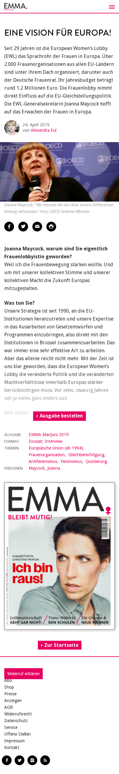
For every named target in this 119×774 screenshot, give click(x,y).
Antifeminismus (43, 461)
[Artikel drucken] (51, 226)
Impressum (14, 740)
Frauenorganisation (47, 454)
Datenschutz (16, 720)
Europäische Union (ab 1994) (56, 448)
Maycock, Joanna (44, 468)
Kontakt (11, 747)
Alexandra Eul (43, 130)
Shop (9, 687)
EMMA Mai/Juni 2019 (49, 434)
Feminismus (71, 461)
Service (10, 727)
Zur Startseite (61, 645)
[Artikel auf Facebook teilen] (9, 226)
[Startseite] (59, 6)
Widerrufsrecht (18, 713)
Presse (10, 693)
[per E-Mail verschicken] (37, 226)
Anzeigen (13, 700)
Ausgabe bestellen (61, 416)
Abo (8, 680)
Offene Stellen (17, 734)
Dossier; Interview (45, 441)
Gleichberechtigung (86, 454)
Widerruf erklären (23, 673)
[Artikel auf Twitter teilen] (23, 226)
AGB (8, 707)
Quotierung (96, 461)
